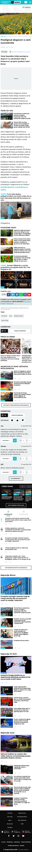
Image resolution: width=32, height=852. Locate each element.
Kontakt (22, 845)
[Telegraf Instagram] (18, 836)
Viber (3, 303)
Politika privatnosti (13, 845)
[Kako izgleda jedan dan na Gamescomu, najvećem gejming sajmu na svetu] (7, 712)
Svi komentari (16, 478)
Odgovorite (6, 440)
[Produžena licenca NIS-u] (7, 644)
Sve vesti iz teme (16, 405)
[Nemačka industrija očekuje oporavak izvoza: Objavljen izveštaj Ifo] (7, 386)
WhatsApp (27, 301)
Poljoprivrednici (18, 316)
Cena (10, 316)
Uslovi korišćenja (5, 309)
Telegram (9, 303)
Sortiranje (5, 420)
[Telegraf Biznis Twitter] (13, 836)
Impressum (17, 842)
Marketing (10, 842)
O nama (3, 842)
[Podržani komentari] (17, 420)
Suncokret (4, 316)
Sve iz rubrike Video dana (16, 505)
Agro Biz (3, 36)
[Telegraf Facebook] (9, 836)
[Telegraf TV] (23, 836)
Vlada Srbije (4, 320)
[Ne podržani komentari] (23, 420)
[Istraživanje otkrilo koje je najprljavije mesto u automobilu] (7, 769)
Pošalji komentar (20, 331)
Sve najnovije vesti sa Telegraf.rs (16, 567)
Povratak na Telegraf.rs (6, 2)
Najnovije (8, 575)
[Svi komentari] (12, 420)
